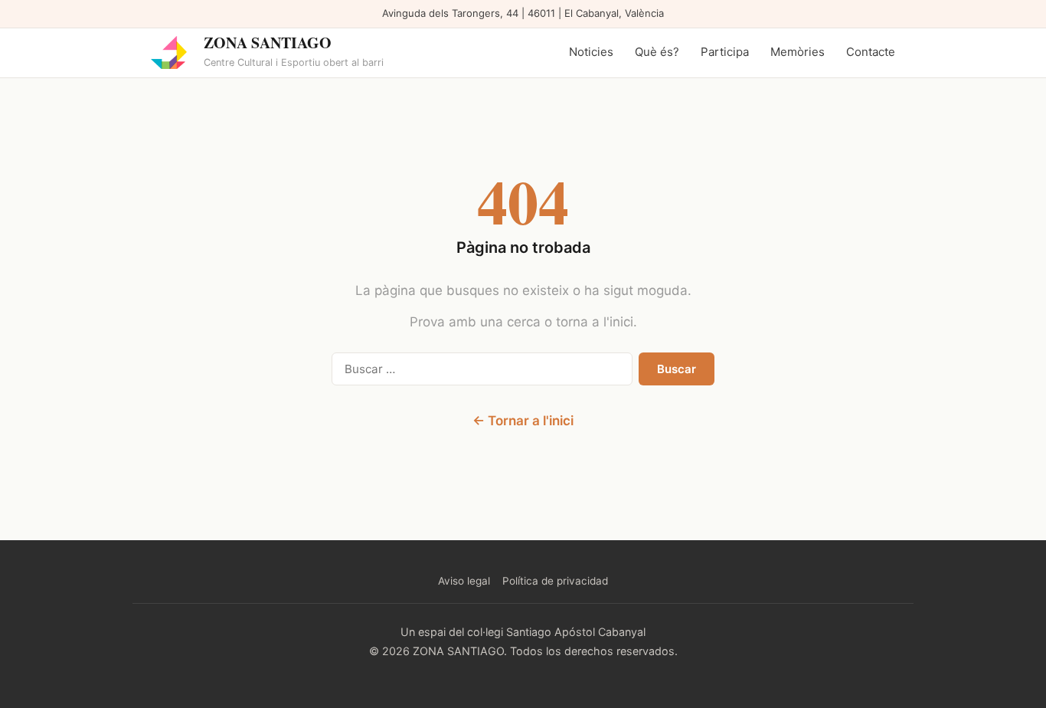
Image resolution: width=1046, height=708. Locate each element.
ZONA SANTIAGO (268, 42)
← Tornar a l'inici (523, 420)
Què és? (657, 51)
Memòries (797, 51)
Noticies (591, 51)
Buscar (676, 369)
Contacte (870, 51)
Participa (725, 51)
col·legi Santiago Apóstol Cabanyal (556, 631)
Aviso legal (464, 581)
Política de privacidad (555, 581)
